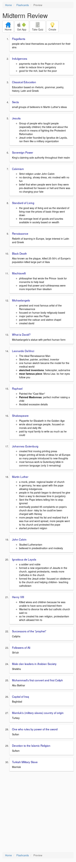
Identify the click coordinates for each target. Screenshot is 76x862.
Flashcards (22, 5)
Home (8, 5)
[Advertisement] (38, 812)
